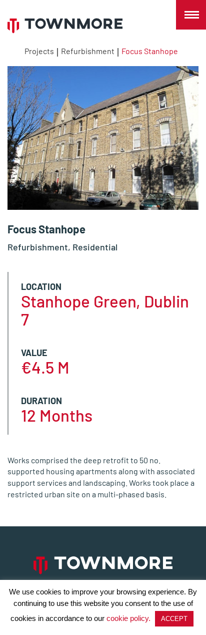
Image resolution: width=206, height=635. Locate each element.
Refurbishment (87, 51)
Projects (39, 51)
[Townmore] (65, 26)
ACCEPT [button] (174, 618)
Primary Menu (191, 15)
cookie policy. (128, 618)
